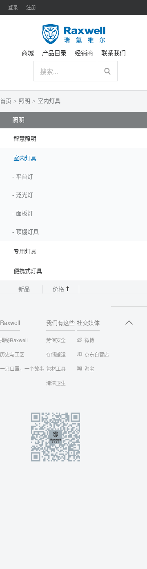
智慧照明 (24, 139)
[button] (73, 138)
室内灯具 (49, 101)
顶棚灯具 (27, 232)
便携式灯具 (27, 271)
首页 (5, 101)
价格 (59, 289)
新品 (24, 289)
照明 (24, 101)
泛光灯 (24, 195)
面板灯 (24, 214)
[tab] (73, 138)
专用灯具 (24, 252)
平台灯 (24, 177)
